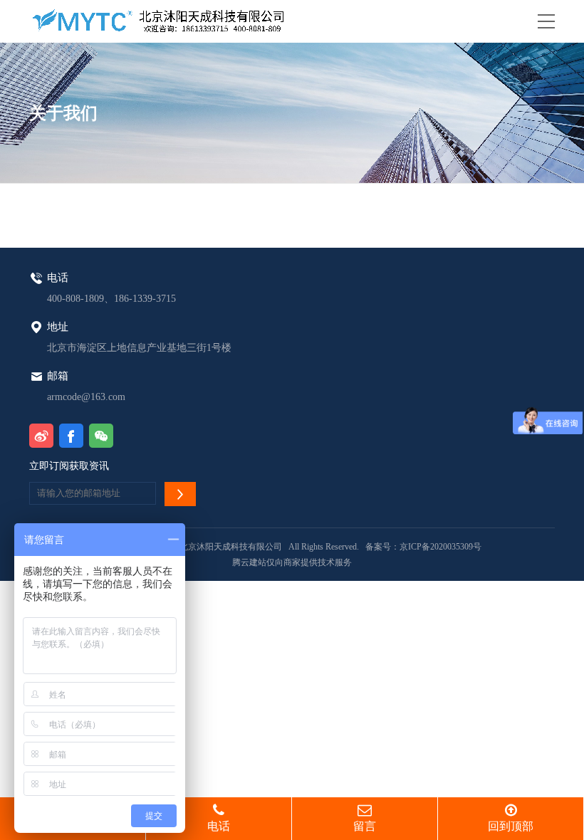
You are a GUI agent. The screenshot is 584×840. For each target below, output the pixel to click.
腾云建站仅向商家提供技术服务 (292, 562)
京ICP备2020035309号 (440, 547)
